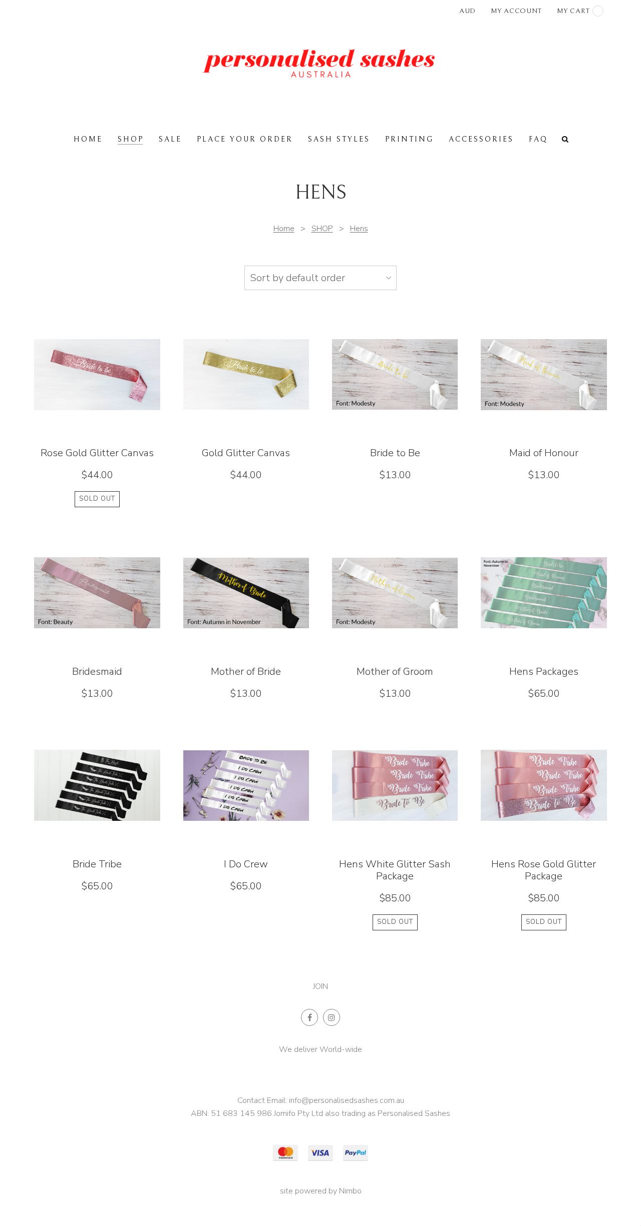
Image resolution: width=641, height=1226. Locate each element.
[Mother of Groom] (395, 615)
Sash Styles (339, 139)
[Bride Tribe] (97, 826)
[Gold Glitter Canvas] (246, 409)
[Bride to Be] (395, 409)
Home (88, 139)
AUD (467, 11)
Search (565, 139)
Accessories (481, 139)
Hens (359, 228)
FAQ (538, 139)
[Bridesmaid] (97, 615)
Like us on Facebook (309, 1017)
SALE (170, 139)
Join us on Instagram (331, 1017)
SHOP (131, 139)
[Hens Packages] (544, 615)
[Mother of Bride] (246, 615)
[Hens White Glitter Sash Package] (395, 826)
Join (320, 986)
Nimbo (350, 1190)
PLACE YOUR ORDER (245, 139)
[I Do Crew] (246, 826)
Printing (409, 139)
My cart (573, 11)
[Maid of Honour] (544, 409)
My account (516, 11)
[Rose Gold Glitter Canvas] (97, 409)
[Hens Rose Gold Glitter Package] (544, 826)
